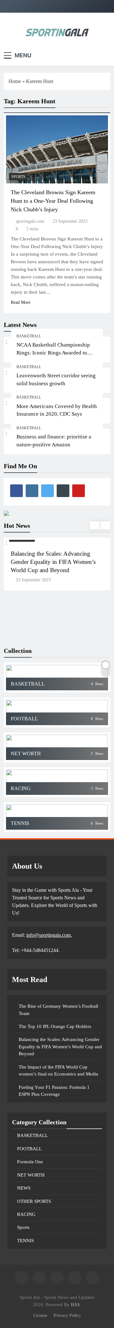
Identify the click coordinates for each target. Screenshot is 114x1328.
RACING (26, 1214)
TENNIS (25, 1240)
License (40, 1315)
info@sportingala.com (48, 935)
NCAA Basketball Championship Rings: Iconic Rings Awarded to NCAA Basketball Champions (53, 353)
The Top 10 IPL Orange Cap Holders (55, 1026)
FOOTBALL (29, 1148)
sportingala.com (30, 221)
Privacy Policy (67, 1315)
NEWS (23, 1188)
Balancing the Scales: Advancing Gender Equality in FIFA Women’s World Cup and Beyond (53, 561)
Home (15, 81)
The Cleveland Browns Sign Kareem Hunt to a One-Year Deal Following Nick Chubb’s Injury (53, 201)
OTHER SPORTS (34, 1201)
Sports (18, 177)
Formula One (30, 1161)
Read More (20, 302)
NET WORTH (31, 1175)
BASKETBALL (28, 336)
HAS (75, 1304)
